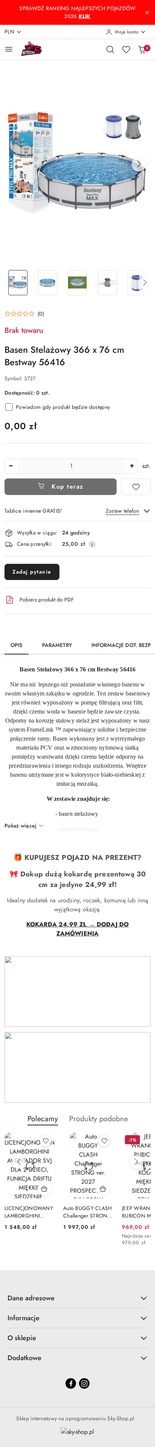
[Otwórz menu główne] (9, 49)
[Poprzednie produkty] (19, 1162)
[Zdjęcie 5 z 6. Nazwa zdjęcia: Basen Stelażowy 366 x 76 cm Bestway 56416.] (137, 282)
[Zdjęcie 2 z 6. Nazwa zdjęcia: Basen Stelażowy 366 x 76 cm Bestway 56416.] (47, 282)
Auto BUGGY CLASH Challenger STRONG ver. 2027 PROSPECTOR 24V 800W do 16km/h (87, 1211)
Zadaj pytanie (32, 571)
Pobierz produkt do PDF (47, 599)
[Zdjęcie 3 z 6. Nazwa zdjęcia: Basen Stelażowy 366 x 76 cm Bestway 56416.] (77, 282)
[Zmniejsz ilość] (10, 466)
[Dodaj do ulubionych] (135, 486)
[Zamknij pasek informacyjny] (147, 12)
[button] (138, 164)
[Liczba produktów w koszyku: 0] (142, 49)
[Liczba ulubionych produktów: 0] (126, 49)
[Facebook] (70, 1383)
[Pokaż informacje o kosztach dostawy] (92, 544)
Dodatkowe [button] (24, 1358)
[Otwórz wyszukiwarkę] (110, 49)
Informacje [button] (24, 1318)
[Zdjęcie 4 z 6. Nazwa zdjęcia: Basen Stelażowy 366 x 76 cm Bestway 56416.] (107, 282)
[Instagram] (84, 1383)
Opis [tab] (17, 645)
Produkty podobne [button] (98, 1118)
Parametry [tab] (57, 645)
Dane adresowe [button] (31, 1298)
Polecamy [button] (42, 1118)
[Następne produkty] (136, 1162)
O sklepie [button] (22, 1338)
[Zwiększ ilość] (131, 466)
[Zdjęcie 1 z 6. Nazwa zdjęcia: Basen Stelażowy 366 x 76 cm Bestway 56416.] (18, 282)
